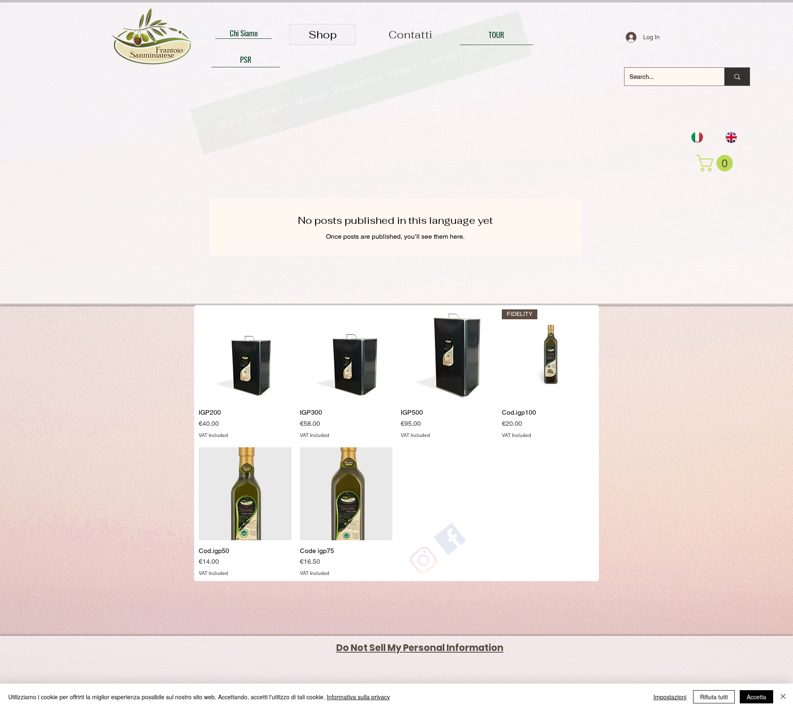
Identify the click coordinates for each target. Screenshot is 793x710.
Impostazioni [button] (669, 697)
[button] (716, 163)
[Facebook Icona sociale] (656, 656)
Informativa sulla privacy (358, 697)
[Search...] (737, 76)
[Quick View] (245, 355)
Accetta (756, 697)
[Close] (783, 696)
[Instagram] (622, 656)
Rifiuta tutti (714, 697)
